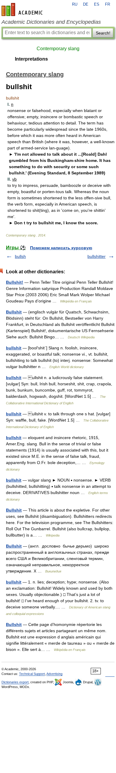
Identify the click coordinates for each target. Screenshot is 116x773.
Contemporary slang (58, 48)
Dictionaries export (15, 682)
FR (107, 4)
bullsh (20, 256)
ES (96, 4)
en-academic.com (22, 9)
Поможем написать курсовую (61, 247)
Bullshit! (14, 282)
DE (85, 4)
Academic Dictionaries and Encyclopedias (51, 22)
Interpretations (31, 58)
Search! (103, 33)
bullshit (13, 348)
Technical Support (32, 674)
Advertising (54, 674)
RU (74, 4)
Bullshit (14, 312)
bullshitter (96, 256)
